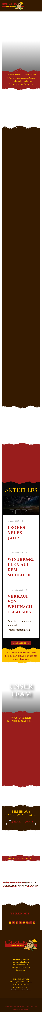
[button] (6, 824)
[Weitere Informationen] (38, 3)
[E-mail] (17, 1000)
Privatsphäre (24, 1009)
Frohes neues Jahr (16, 532)
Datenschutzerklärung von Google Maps (17, 882)
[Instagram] (24, 1000)
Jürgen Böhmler (14, 1006)
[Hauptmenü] (38, 8)
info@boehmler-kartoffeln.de (21, 990)
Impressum (33, 1006)
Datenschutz (16, 1009)
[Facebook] (21, 1000)
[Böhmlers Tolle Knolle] (13, 5)
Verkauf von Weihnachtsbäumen (20, 604)
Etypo (28, 1006)
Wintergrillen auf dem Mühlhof (21, 567)
